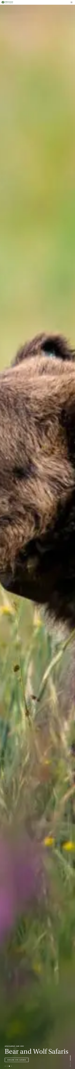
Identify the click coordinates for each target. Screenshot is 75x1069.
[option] (37, 534)
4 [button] (11, 1066)
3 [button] (9, 1066)
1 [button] (5, 1066)
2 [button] (7, 1066)
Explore (70, 1058)
